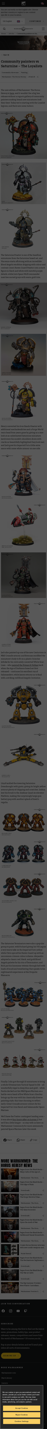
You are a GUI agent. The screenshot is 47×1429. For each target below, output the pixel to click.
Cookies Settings (22, 1421)
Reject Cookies (22, 1415)
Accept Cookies (21, 1408)
